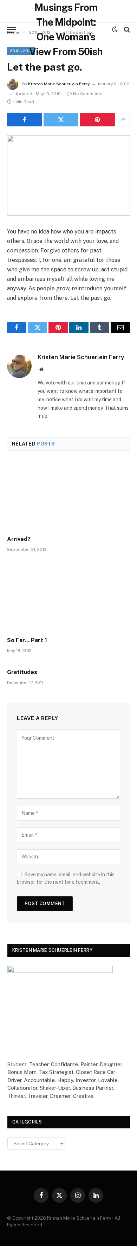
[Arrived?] (68, 495)
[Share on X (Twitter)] (61, 119)
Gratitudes (22, 672)
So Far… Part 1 (27, 640)
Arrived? (19, 539)
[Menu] (11, 30)
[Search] (126, 30)
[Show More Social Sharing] (123, 119)
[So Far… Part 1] (68, 596)
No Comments (88, 93)
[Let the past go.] (68, 175)
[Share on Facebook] (24, 119)
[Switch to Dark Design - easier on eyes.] (114, 29)
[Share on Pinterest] (97, 119)
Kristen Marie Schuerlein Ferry (59, 83)
